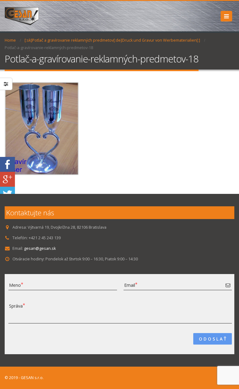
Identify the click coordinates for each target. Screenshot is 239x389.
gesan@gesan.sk (40, 248)
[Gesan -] (22, 16)
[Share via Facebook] (7, 164)
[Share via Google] (7, 179)
